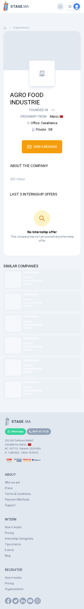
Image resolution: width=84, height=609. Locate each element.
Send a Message (45, 146)
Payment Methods (17, 499)
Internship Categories (19, 538)
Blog (8, 555)
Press (9, 488)
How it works (13, 527)
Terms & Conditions (18, 493)
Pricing (9, 533)
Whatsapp (17, 431)
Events (9, 550)
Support (10, 505)
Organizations (21, 27)
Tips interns (13, 544)
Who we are (12, 482)
